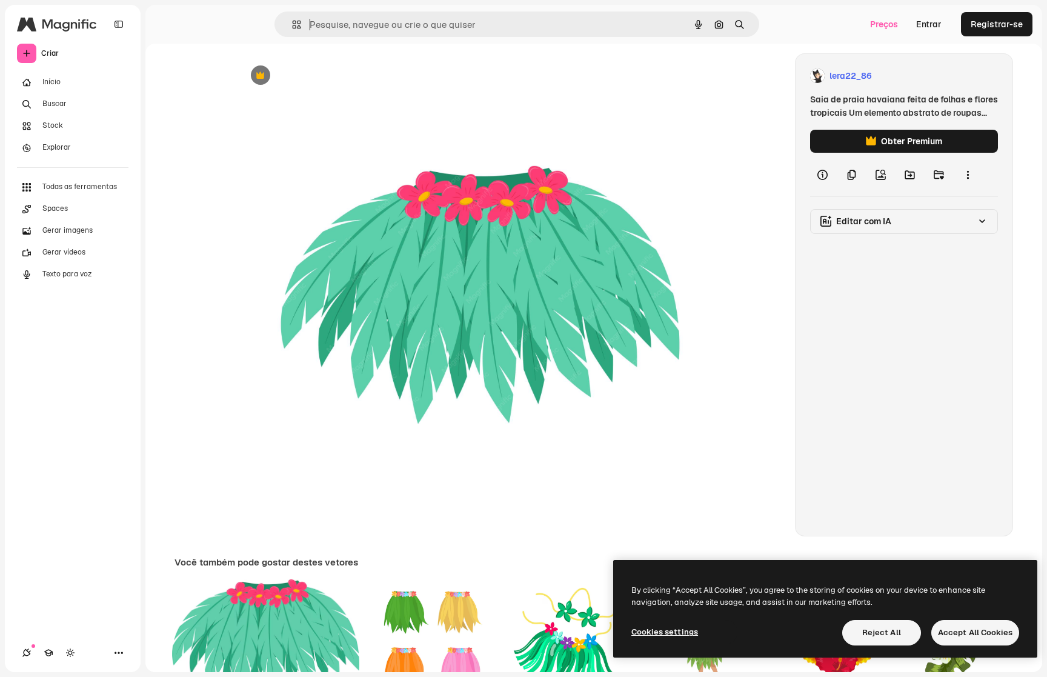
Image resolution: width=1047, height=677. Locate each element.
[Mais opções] (968, 174)
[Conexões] (26, 652)
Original (316, 76)
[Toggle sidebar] (118, 24)
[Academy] (48, 652)
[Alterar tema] (70, 652)
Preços (884, 24)
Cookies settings (664, 632)
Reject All (881, 632)
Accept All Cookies (975, 632)
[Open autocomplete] (291, 24)
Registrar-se (997, 24)
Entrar (929, 24)
